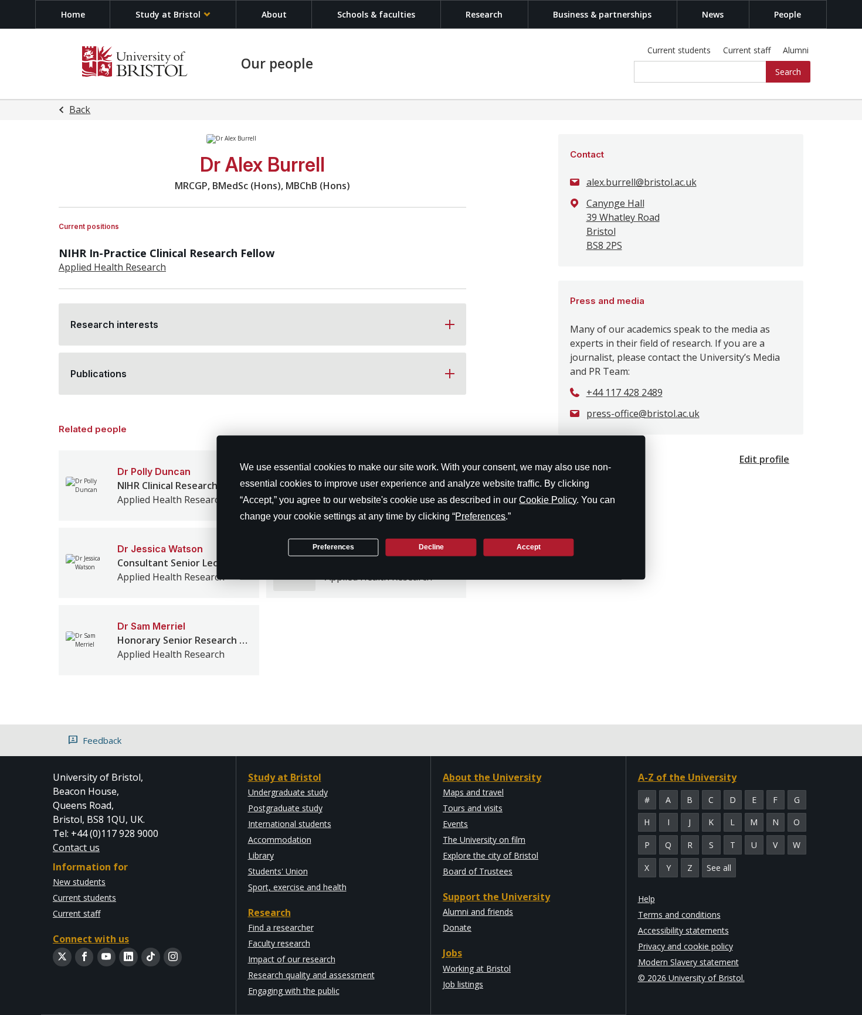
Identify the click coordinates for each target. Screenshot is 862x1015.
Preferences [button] (480, 516)
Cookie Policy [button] (547, 499)
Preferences (333, 547)
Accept (529, 547)
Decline (431, 547)
